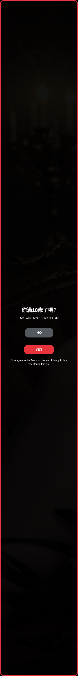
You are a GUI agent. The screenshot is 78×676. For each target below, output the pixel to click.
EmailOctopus (48, 652)
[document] (39, 338)
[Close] (74, 552)
